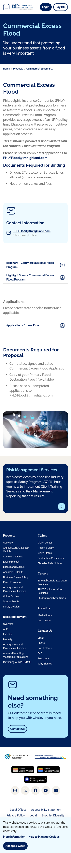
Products (18, 68)
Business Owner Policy (15, 577)
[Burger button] (6, 7)
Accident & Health (13, 572)
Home (6, 68)
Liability (7, 634)
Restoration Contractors (51, 558)
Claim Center (45, 542)
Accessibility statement (46, 809)
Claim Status (45, 553)
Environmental (11, 561)
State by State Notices (50, 563)
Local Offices (45, 648)
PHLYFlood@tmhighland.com (31, 231)
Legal (33, 815)
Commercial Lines (13, 556)
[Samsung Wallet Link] (35, 779)
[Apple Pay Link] (22, 769)
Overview (8, 542)
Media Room (45, 615)
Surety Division (11, 606)
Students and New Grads (52, 598)
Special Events (11, 601)
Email (41, 637)
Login (47, 7)
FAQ (40, 653)
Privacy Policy (16, 815)
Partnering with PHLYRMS (17, 662)
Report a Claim (46, 547)
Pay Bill (60, 7)
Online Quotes (11, 596)
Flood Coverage (12, 582)
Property (7, 639)
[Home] (22, 7)
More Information (14, 836)
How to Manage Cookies (44, 836)
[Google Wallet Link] (48, 769)
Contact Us (17, 728)
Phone (41, 643)
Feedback (43, 658)
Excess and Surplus (13, 567)
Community (44, 620)
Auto (5, 629)
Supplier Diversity (53, 815)
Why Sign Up (45, 663)
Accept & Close (15, 845)
